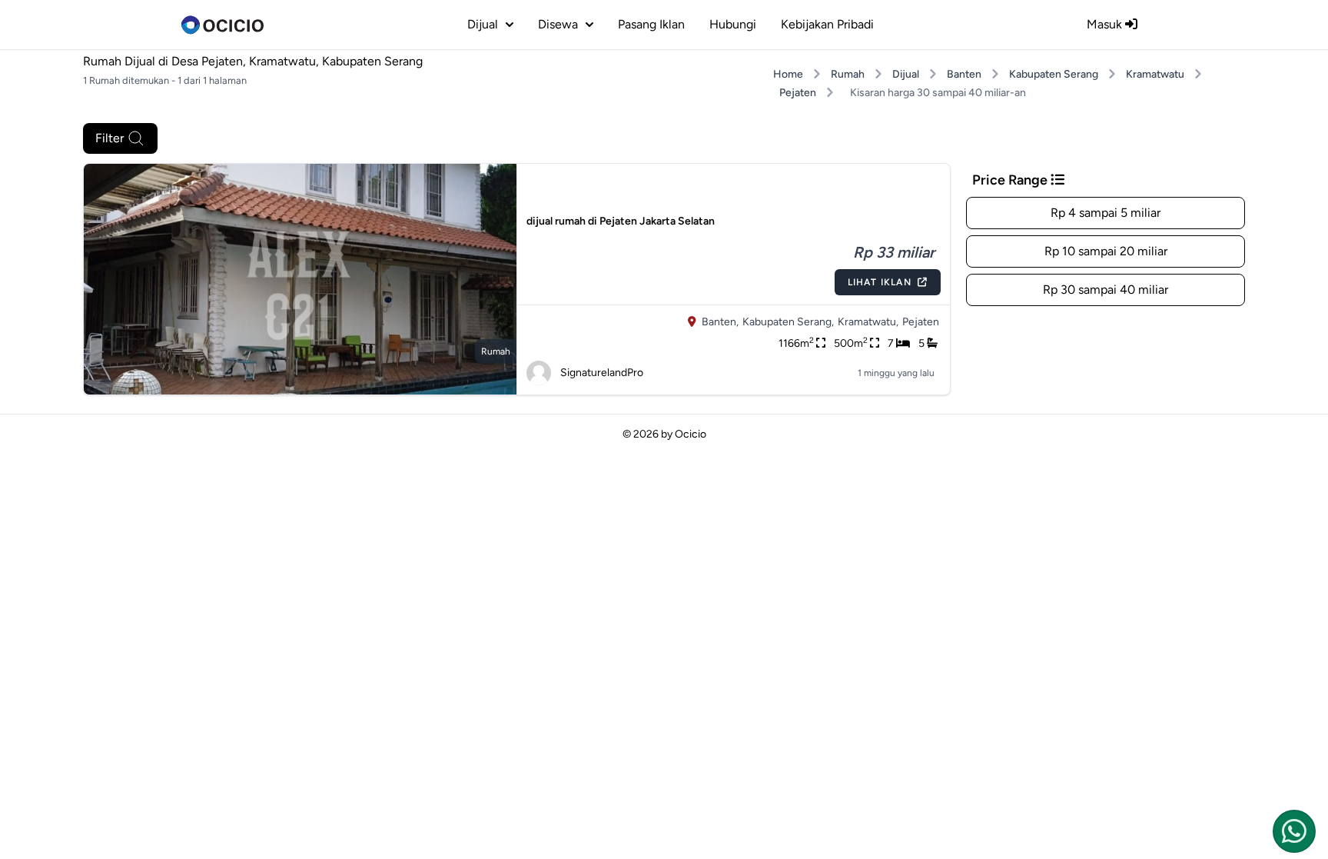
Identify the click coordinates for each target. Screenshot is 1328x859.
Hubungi (732, 24)
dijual (482, 24)
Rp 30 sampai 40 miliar (1105, 289)
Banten (964, 74)
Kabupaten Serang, (788, 321)
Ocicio (690, 434)
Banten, (720, 321)
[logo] (222, 24)
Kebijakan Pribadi (827, 24)
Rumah (848, 74)
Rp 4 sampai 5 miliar (1105, 212)
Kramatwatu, (868, 321)
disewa (558, 24)
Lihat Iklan (879, 282)
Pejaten (797, 92)
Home (788, 74)
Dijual (905, 74)
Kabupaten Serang (1053, 74)
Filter (109, 138)
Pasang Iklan (651, 24)
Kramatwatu (1155, 74)
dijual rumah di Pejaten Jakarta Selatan (620, 221)
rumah (495, 351)
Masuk (1106, 24)
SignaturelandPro (601, 372)
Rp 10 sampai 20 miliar (1105, 251)
